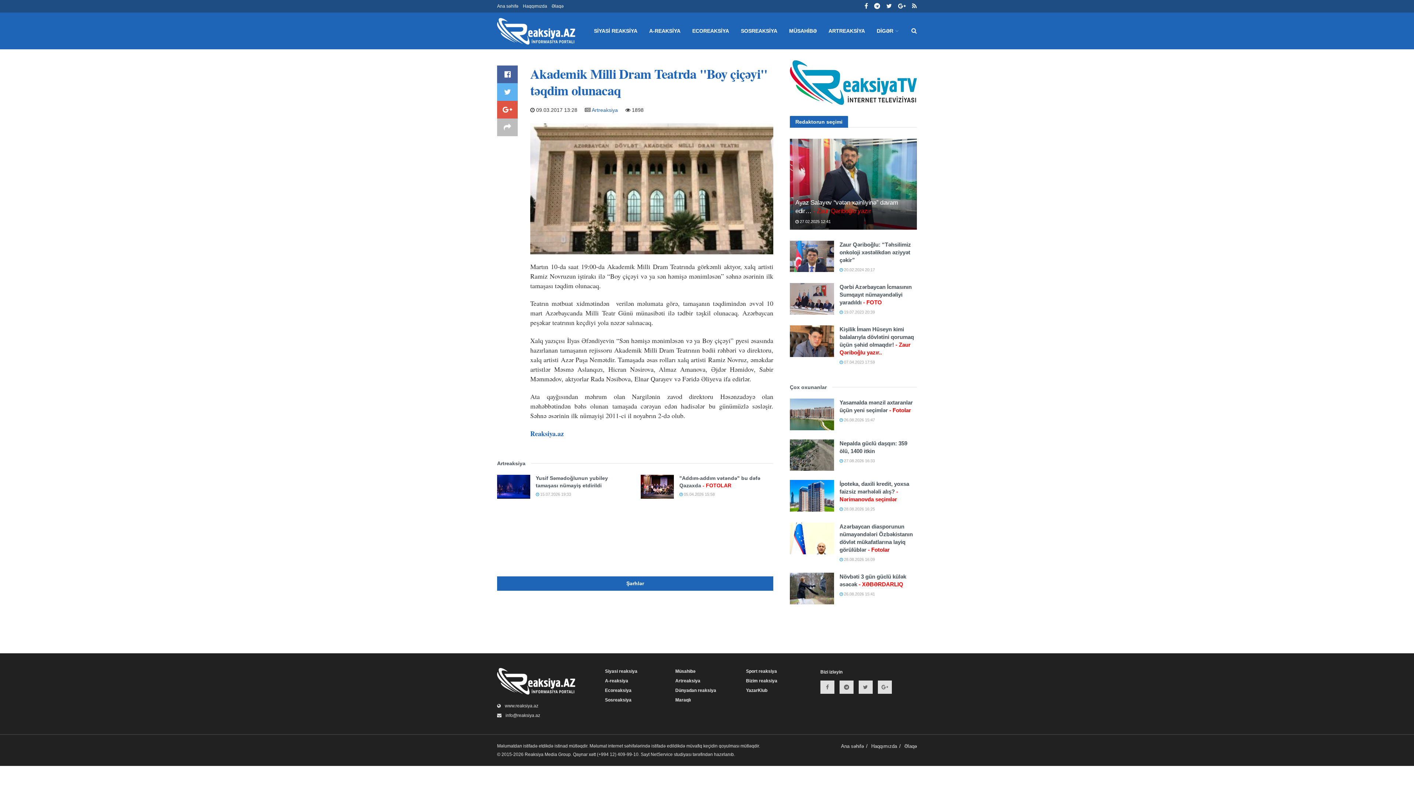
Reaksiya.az (547, 433)
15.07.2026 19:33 (555, 494)
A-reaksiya (664, 31)
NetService (662, 754)
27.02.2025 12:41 (815, 221)
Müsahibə (803, 31)
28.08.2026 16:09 (859, 559)
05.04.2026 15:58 (699, 494)
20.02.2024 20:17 (859, 270)
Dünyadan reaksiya (695, 690)
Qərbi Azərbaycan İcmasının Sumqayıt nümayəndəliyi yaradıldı (876, 294)
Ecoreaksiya (710, 31)
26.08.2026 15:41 (859, 594)
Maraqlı (683, 700)
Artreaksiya (847, 31)
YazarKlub (756, 690)
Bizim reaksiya (761, 680)
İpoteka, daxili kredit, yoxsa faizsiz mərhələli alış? (874, 491)
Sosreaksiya (759, 31)
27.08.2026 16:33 (859, 461)
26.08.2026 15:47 (859, 420)
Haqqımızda (535, 6)
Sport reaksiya (761, 671)
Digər (885, 31)
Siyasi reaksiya (615, 31)
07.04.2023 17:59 (859, 362)
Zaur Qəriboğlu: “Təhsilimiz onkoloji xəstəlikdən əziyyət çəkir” (875, 252)
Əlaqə (558, 6)
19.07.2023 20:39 (859, 312)
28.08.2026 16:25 (859, 509)
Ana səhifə (507, 6)
